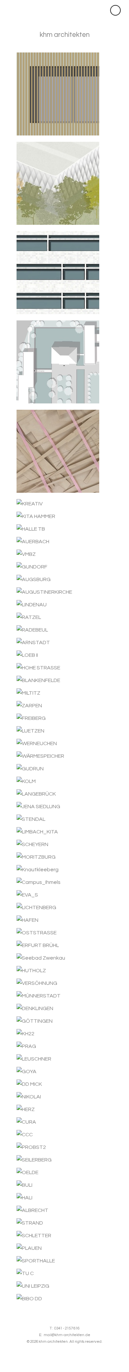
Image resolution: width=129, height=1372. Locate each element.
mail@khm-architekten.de (67, 1335)
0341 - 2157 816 (66, 1328)
